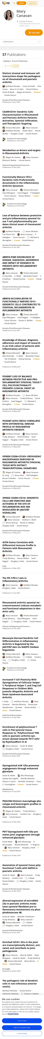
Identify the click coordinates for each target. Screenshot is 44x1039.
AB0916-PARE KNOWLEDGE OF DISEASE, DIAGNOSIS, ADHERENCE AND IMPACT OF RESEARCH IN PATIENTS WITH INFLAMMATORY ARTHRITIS (20, 263)
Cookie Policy (13, 1014)
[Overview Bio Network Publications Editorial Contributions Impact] (22, 42)
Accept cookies (22, 1020)
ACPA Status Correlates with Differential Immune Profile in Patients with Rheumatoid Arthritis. (19, 547)
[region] (22, 1017)
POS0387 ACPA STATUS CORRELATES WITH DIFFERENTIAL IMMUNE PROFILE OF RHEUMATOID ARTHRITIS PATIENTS (21, 425)
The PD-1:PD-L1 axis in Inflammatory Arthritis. (15, 579)
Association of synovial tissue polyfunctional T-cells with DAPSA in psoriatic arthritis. (21, 868)
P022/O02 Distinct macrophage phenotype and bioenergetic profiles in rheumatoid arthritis (22, 804)
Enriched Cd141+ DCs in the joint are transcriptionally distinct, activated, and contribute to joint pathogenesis (21, 946)
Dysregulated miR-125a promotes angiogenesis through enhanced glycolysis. (20, 768)
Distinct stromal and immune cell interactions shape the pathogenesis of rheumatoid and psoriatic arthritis (21, 78)
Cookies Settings (22, 1033)
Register (32, 3)
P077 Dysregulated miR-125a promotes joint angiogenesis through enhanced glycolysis (21, 834)
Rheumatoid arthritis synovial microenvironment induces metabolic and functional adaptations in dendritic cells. (21, 607)
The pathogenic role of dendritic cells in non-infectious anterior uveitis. (20, 983)
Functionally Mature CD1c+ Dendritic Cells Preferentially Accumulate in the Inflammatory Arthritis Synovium (20, 181)
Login (21, 3)
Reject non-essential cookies (22, 1027)
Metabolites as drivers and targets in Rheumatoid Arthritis (21, 152)
